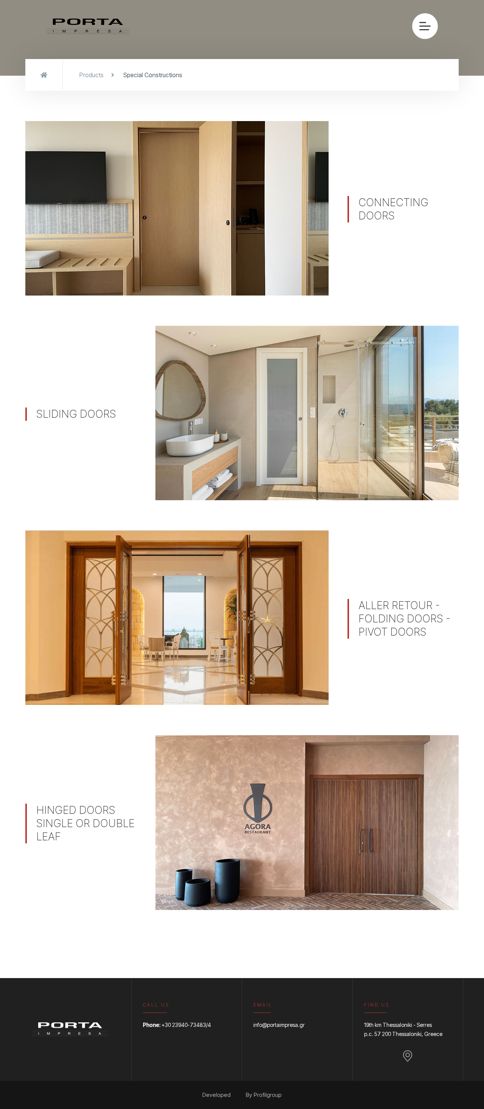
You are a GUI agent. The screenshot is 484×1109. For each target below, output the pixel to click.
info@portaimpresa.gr (279, 1025)
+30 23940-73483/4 (186, 1025)
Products (91, 75)
